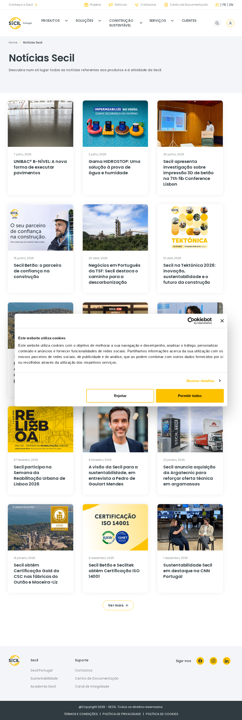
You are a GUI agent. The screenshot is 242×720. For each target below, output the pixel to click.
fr (224, 4)
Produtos (50, 20)
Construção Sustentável (121, 23)
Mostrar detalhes (200, 381)
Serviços (157, 20)
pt (218, 4)
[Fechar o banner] (222, 320)
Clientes (189, 20)
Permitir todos (190, 396)
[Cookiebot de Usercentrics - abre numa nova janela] (191, 320)
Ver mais (116, 605)
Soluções (84, 20)
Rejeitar (120, 396)
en (231, 4)
